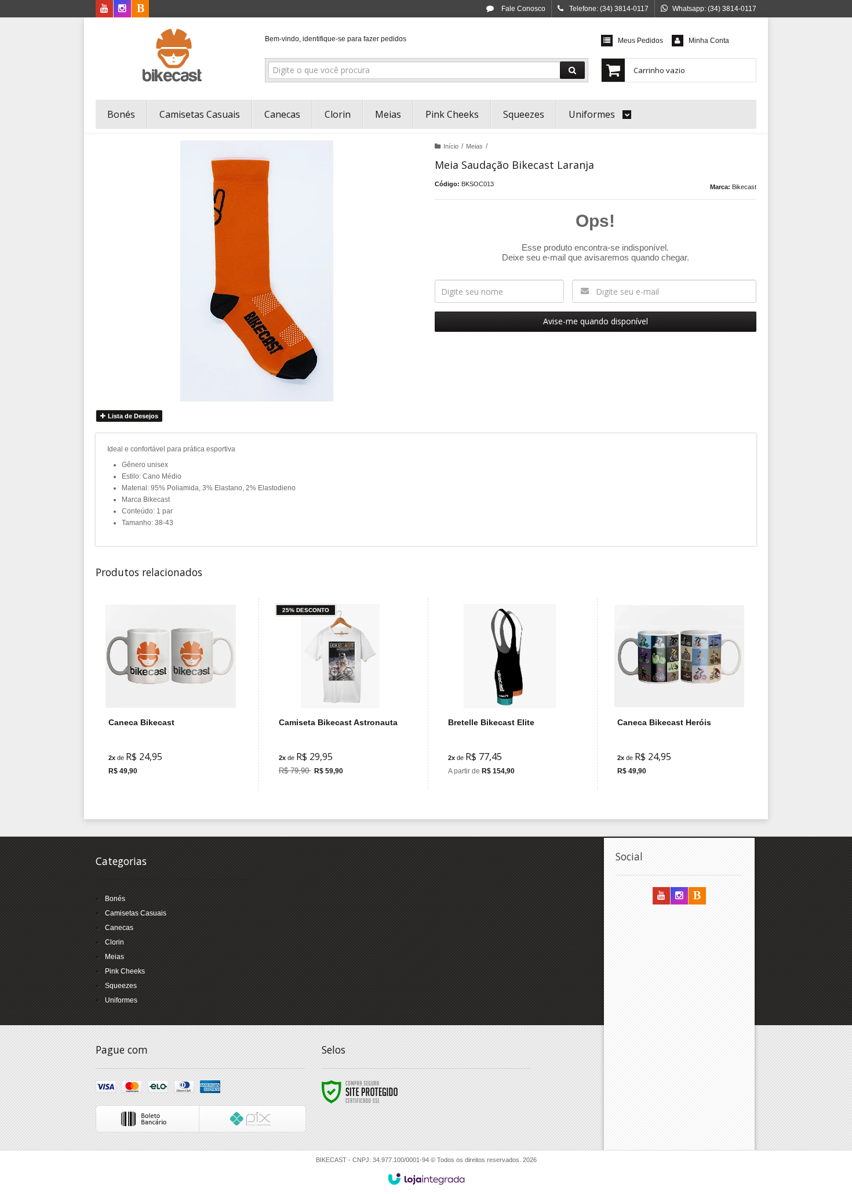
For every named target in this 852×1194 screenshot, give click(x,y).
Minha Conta (709, 41)
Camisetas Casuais (135, 913)
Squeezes (121, 986)
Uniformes (121, 1000)
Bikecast (744, 186)
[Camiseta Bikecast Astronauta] (340, 694)
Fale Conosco (522, 9)
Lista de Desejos (132, 416)
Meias (474, 146)
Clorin (114, 942)
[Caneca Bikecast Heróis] (679, 694)
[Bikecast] (172, 55)
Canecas (119, 928)
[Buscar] (572, 70)
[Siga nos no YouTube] (661, 896)
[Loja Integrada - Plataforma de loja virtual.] (426, 1179)
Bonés (115, 899)
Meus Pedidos (640, 41)
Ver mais (178, 736)
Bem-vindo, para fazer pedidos (335, 39)
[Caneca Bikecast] (170, 694)
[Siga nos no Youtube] (104, 9)
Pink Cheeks (125, 971)
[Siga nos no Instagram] (122, 9)
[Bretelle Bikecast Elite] (509, 694)
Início (450, 146)
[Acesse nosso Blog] (140, 9)
